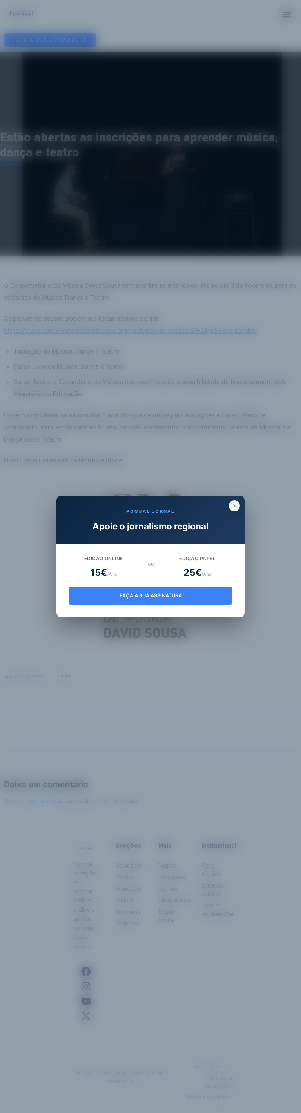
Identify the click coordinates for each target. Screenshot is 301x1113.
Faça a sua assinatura (151, 596)
